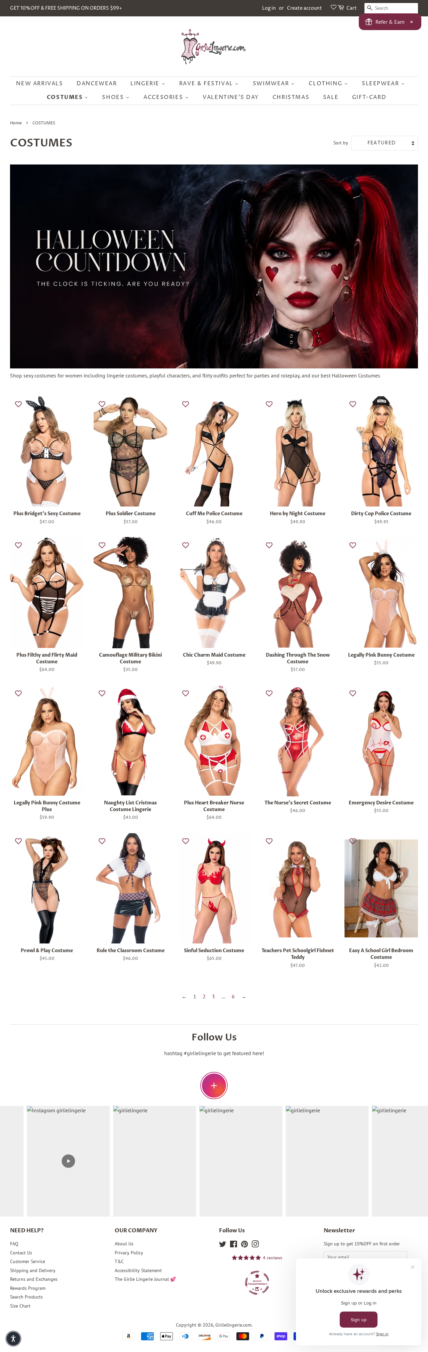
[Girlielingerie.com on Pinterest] (244, 1245)
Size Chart (20, 1306)
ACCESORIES (164, 97)
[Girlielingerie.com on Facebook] (233, 1245)
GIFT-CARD (369, 97)
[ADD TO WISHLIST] (18, 404)
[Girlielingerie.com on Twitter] (222, 1245)
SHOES (114, 97)
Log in (269, 8)
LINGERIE (145, 83)
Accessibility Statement (138, 1270)
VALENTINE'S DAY (231, 97)
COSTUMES (65, 97)
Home (16, 123)
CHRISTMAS (291, 97)
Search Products (26, 1297)
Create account (304, 8)
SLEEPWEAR (381, 83)
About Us (124, 1244)
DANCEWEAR (97, 83)
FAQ (14, 1244)
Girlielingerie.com (233, 1325)
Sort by (340, 142)
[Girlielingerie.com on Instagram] (255, 1245)
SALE (330, 97)
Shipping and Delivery (33, 1270)
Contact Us (21, 1253)
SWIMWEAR (272, 83)
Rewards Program (27, 1288)
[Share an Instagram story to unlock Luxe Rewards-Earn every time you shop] (214, 1085)
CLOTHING (326, 83)
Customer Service (27, 1261)
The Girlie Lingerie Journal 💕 (145, 1279)
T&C (119, 1261)
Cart (351, 8)
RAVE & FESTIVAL (207, 83)
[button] (13, 1339)
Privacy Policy (129, 1253)
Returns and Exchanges (34, 1279)
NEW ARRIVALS (39, 83)
